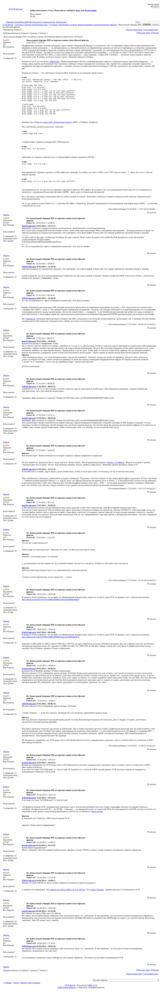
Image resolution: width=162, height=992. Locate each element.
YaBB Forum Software (66, 987)
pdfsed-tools (54, 61)
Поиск (23, 22)
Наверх (6, 215)
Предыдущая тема (134, 30)
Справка (16, 22)
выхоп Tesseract (97, 890)
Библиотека (61, 22)
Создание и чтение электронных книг (31, 25)
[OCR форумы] (16, 9)
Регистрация (90, 10)
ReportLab (31, 319)
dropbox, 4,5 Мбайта (115, 462)
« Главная (7, 983)
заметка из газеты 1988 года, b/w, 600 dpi (67, 890)
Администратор (48, 22)
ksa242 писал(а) (29, 226)
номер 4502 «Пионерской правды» (58, 122)
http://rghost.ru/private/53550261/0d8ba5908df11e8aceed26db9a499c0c (50, 599)
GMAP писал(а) (29, 267)
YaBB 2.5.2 (92, 985)
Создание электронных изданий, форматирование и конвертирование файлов (83, 25)
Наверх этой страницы (30, 983)
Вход (78, 10)
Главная (9, 22)
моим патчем (97, 811)
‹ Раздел (16, 983)
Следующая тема (150, 30)
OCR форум (8, 25)
